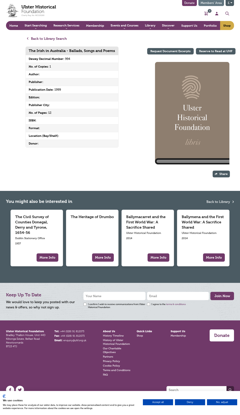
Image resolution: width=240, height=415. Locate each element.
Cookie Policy (111, 365)
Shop (140, 335)
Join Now (222, 296)
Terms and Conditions (116, 370)
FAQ (105, 374)
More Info (47, 257)
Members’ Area (211, 3)
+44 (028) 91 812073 (72, 331)
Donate (189, 3)
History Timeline (113, 335)
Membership (178, 335)
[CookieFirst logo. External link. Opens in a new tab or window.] (4, 396)
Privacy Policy (111, 361)
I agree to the (169, 304)
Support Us (178, 331)
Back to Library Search (48, 39)
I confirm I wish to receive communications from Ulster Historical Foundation (116, 306)
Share (223, 174)
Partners (108, 356)
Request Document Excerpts (170, 51)
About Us (109, 331)
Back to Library (218, 202)
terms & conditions (176, 304)
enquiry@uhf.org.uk (74, 340)
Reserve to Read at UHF (215, 51)
